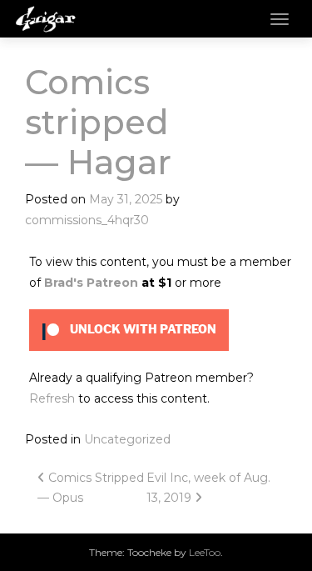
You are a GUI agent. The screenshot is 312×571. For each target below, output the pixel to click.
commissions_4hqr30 (87, 220)
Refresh (52, 398)
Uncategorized (127, 439)
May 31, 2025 (125, 199)
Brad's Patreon (91, 282)
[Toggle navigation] (279, 19)
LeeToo (204, 552)
